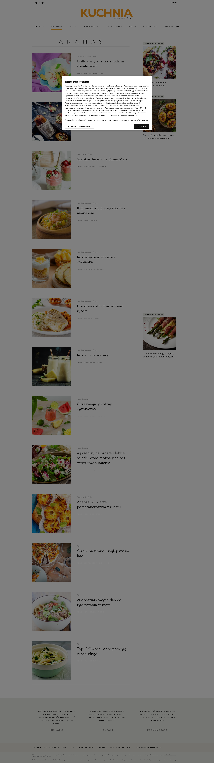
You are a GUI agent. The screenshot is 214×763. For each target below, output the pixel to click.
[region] (107, 103)
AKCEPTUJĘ (142, 126)
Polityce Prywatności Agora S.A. (125, 115)
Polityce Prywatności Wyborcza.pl (99, 115)
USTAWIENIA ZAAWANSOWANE (79, 126)
